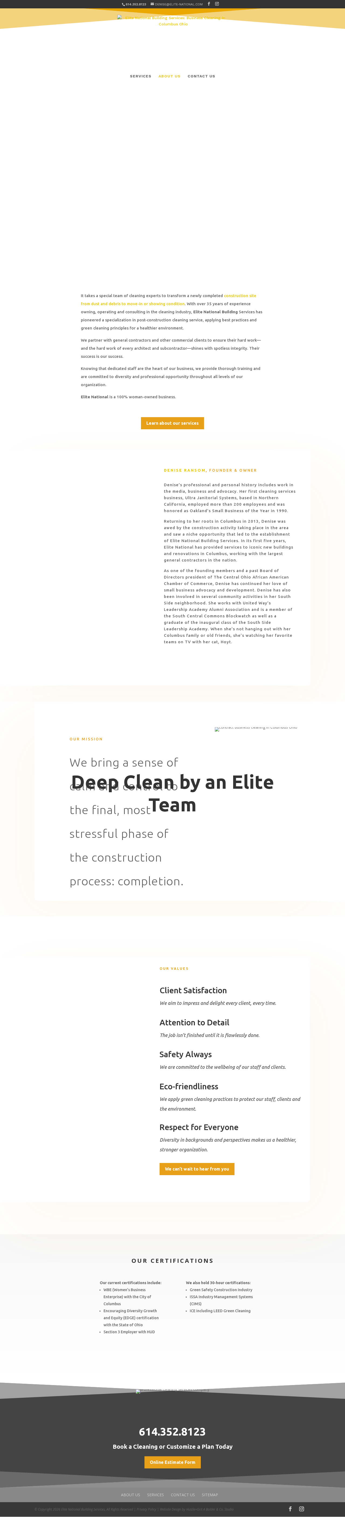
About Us (169, 76)
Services (140, 76)
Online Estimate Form (172, 1462)
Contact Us (201, 76)
